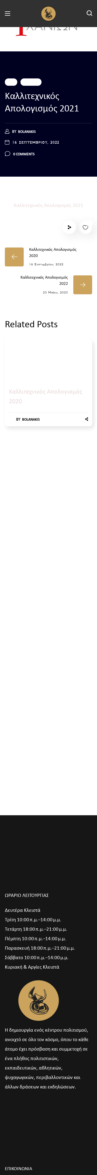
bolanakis (27, 132)
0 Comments (23, 154)
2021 (11, 82)
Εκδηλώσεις (31, 82)
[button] (89, 13)
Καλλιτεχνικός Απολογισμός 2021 (48, 205)
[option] (48, 388)
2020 (15, 356)
